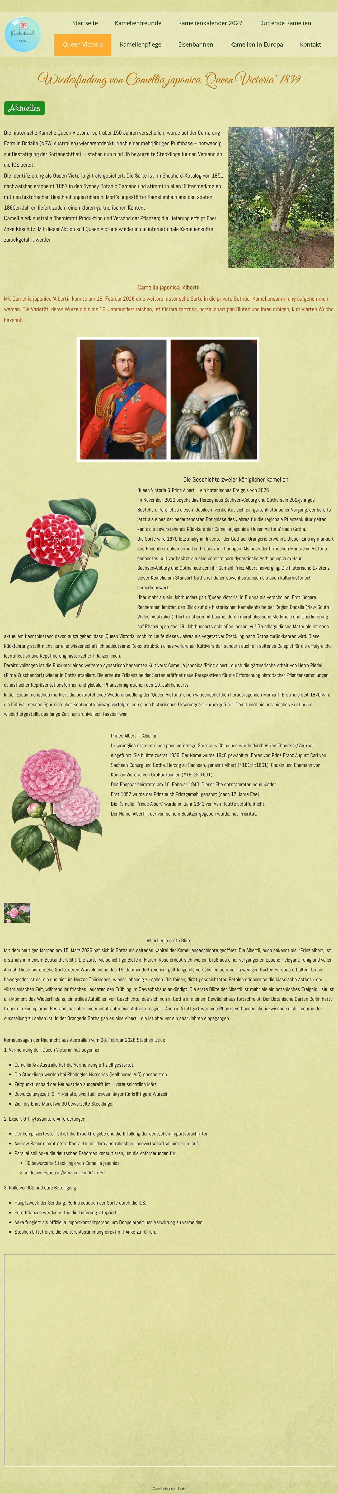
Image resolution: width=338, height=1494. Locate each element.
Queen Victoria (83, 44)
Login (181, 1488)
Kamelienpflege (140, 44)
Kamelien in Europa (256, 44)
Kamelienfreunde (138, 23)
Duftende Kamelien (285, 23)
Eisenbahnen (195, 44)
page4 (172, 1488)
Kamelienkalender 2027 (210, 23)
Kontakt (310, 44)
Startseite (85, 23)
